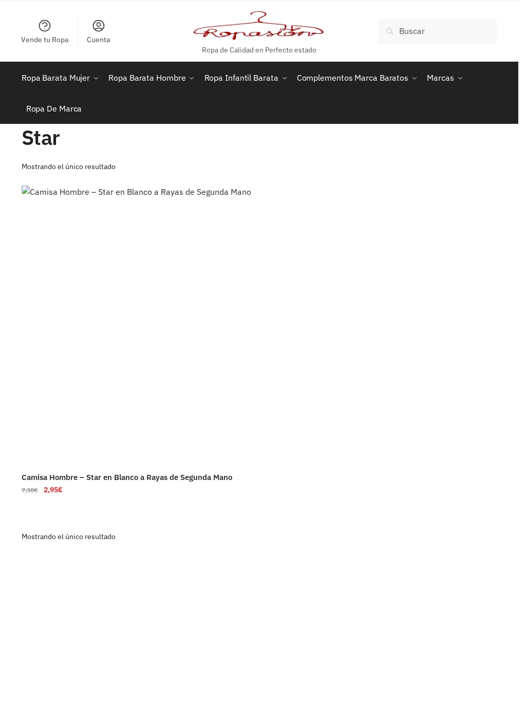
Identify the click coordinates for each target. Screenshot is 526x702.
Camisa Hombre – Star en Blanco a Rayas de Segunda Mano (127, 477)
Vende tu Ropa (44, 39)
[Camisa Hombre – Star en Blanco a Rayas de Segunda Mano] (137, 325)
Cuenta (98, 39)
